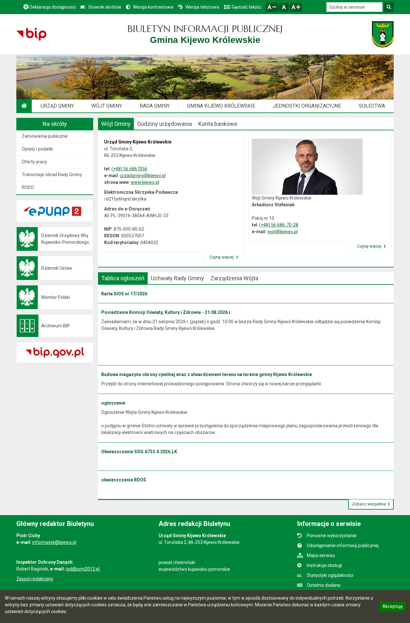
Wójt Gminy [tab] (116, 123)
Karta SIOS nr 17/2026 (124, 293)
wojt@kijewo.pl (282, 231)
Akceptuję (392, 607)
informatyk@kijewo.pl (54, 542)
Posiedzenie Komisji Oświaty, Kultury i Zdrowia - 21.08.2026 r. (166, 312)
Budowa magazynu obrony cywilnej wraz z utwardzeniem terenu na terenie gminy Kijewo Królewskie (206, 374)
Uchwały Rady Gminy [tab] (177, 278)
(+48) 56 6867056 (129, 168)
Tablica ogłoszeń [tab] (122, 278)
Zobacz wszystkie (369, 504)
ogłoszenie (113, 403)
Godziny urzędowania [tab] (164, 123)
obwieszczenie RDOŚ (123, 479)
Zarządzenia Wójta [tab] (234, 278)
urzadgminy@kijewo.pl (143, 175)
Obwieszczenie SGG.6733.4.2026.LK (139, 451)
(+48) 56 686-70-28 (278, 224)
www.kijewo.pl (145, 182)
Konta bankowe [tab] (217, 123)
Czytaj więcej (221, 257)
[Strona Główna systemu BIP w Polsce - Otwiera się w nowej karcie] (31, 34)
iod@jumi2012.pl (83, 568)
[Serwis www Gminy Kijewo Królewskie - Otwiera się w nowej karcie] (382, 34)
